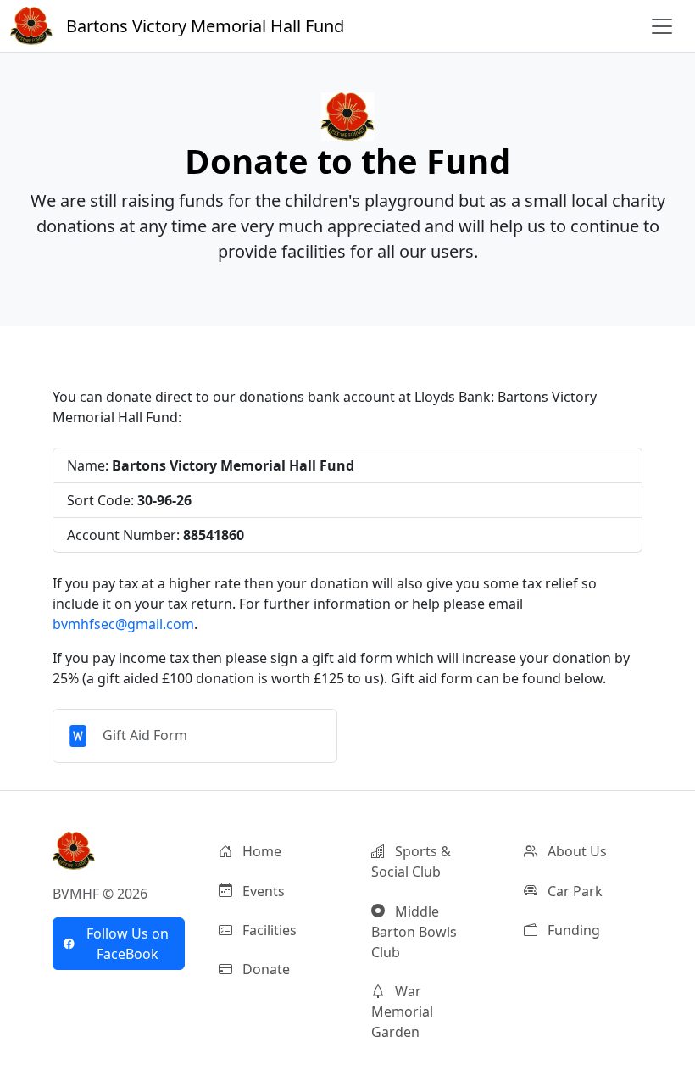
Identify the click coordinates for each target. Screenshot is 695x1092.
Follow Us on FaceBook (127, 943)
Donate (264, 969)
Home (260, 851)
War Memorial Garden (402, 1011)
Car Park (573, 891)
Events (262, 891)
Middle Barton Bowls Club (414, 931)
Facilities (268, 930)
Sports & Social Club (411, 861)
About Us (575, 851)
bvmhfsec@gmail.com (123, 624)
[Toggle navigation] (662, 26)
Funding (572, 930)
